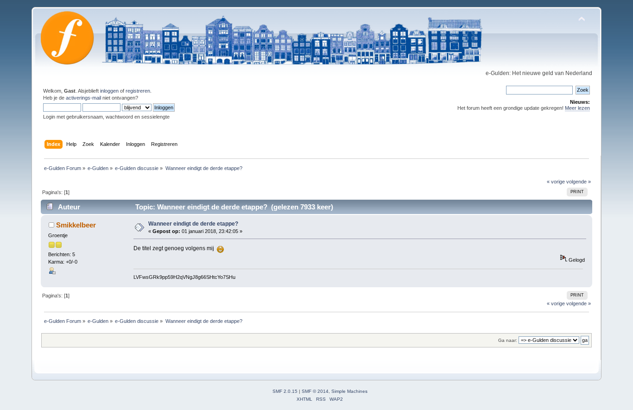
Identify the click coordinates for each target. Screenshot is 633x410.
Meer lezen (577, 108)
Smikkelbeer (76, 225)
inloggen (109, 91)
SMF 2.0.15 (285, 391)
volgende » (578, 181)
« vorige (556, 181)
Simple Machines (349, 391)
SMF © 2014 (315, 391)
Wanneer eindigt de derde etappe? (193, 224)
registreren (138, 91)
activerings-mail (83, 98)
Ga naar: (507, 340)
